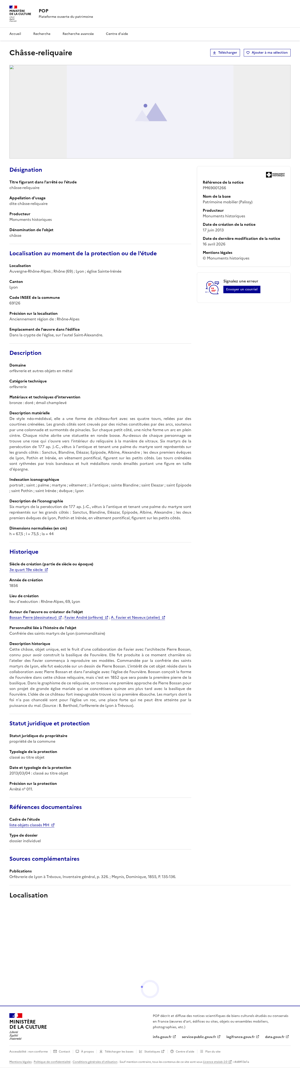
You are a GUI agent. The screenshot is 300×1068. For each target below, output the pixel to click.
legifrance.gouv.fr (240, 1037)
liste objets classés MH (29, 825)
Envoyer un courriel (242, 289)
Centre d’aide (185, 1051)
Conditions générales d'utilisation (95, 1062)
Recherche (41, 33)
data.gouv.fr (275, 1037)
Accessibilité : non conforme (28, 1051)
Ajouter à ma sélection (270, 52)
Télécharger (227, 52)
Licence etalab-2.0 (215, 1062)
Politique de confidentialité (52, 1062)
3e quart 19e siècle (26, 569)
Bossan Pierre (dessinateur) (32, 617)
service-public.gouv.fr (199, 1037)
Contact (64, 1051)
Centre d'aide (117, 33)
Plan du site (213, 1051)
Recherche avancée (78, 33)
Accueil (15, 33)
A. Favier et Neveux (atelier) (135, 617)
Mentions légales (20, 1062)
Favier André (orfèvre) (83, 617)
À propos (87, 1051)
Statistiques (152, 1051)
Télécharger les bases (119, 1051)
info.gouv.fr (162, 1037)
